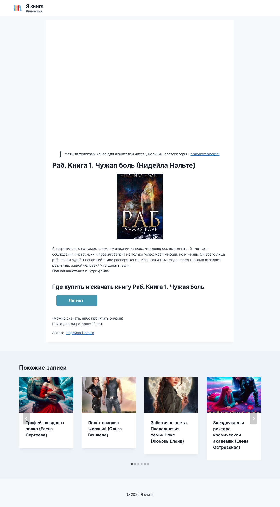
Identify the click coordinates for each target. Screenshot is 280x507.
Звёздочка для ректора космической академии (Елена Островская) (231, 435)
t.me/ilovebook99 (205, 154)
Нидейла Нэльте (80, 333)
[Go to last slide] (26, 418)
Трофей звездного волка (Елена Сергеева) (45, 428)
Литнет (76, 300)
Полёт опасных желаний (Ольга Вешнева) (105, 428)
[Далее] (253, 418)
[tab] (132, 464)
